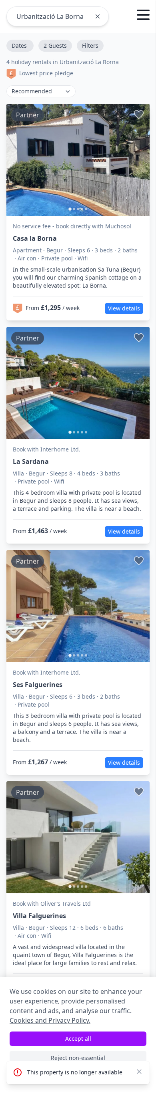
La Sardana (31, 461)
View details (124, 308)
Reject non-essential (78, 1058)
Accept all (78, 1038)
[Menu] (143, 16)
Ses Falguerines (37, 684)
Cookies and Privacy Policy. (50, 1020)
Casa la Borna (35, 238)
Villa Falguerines (39, 915)
